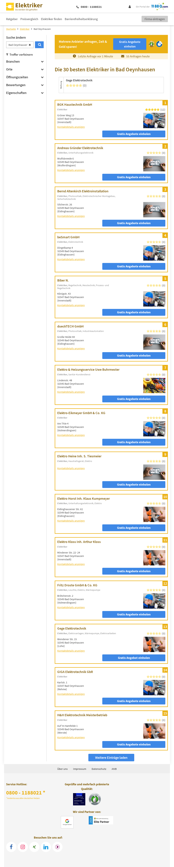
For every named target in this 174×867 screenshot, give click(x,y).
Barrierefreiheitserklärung (81, 19)
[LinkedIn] (46, 847)
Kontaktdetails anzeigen (71, 127)
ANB (114, 768)
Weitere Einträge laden (111, 757)
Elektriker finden (51, 19)
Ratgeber (12, 19)
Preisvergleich (29, 19)
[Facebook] (11, 847)
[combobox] (20, 44)
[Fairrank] (57, 847)
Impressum (79, 768)
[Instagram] (23, 847)
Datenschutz (99, 768)
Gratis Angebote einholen (134, 134)
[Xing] (34, 847)
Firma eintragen (155, 19)
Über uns (62, 768)
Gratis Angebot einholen (134, 658)
